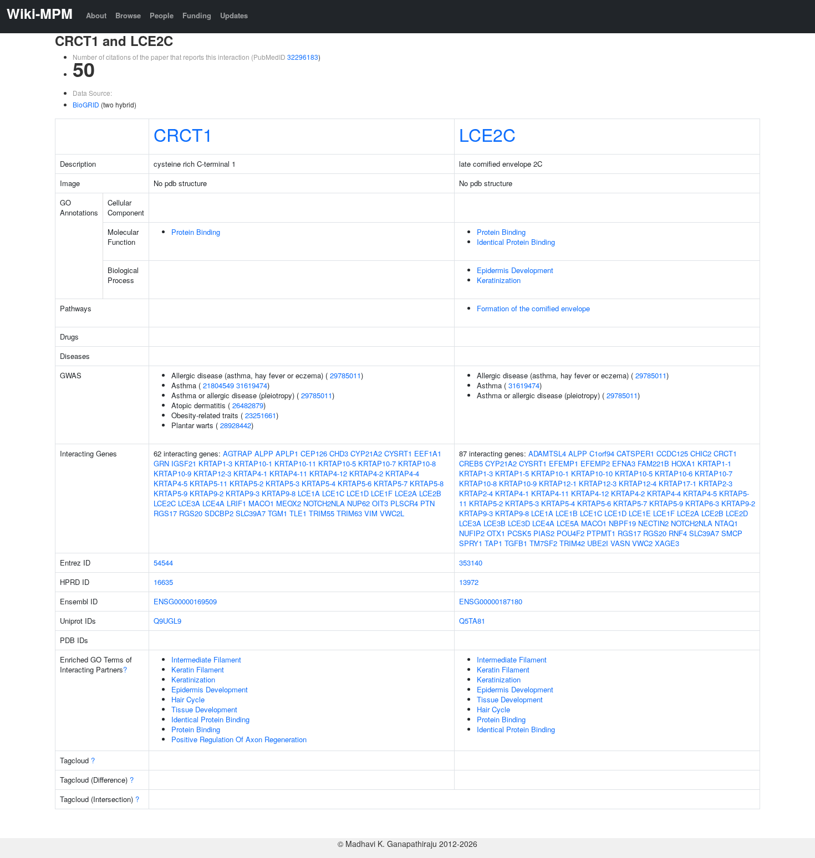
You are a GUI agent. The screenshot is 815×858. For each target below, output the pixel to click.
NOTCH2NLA (324, 503)
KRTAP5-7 (390, 483)
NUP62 (358, 503)
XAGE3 (667, 543)
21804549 (218, 385)
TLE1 (298, 513)
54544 (163, 562)
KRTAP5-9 (170, 493)
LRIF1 (236, 503)
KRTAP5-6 (354, 483)
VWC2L (392, 513)
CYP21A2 (366, 453)
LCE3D (519, 523)
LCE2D (737, 513)
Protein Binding (195, 232)
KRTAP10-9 (172, 473)
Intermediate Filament (206, 659)
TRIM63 (349, 513)
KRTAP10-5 (337, 463)
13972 (468, 582)
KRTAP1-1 (714, 463)
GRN (161, 463)
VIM (371, 513)
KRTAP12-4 (637, 483)
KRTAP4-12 (328, 473)
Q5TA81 (472, 620)
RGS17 (165, 513)
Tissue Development (204, 709)
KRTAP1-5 (512, 473)
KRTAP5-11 (208, 483)
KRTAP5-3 (282, 483)
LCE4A (213, 503)
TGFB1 (516, 543)
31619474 (251, 385)
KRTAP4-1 (250, 473)
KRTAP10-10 (592, 473)
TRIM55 (321, 513)
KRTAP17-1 (677, 483)
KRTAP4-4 (402, 473)
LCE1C (333, 493)
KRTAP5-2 (246, 483)
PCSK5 (519, 533)
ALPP (263, 453)
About (96, 15)
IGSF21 (183, 463)
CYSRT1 (398, 453)
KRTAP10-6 (673, 473)
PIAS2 (543, 533)
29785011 (345, 375)
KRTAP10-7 (377, 463)
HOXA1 (683, 463)
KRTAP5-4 (318, 483)
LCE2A (406, 493)
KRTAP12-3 (212, 473)
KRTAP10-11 (295, 463)
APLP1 (287, 453)
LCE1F (382, 493)
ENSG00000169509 (185, 601)
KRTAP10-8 (417, 463)
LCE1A (309, 493)
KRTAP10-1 (253, 463)
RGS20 (190, 513)
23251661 (260, 415)
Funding (196, 15)
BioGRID (86, 104)
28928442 (235, 425)
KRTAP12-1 (558, 483)
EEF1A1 (427, 453)
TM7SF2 (543, 543)
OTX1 (496, 533)
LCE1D (358, 493)
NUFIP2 (472, 533)
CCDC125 (672, 453)
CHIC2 (700, 453)
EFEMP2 (595, 463)
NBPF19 (622, 523)
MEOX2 (288, 503)
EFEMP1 (563, 463)
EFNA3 (623, 463)
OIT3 (380, 503)
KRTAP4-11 (288, 473)
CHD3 (338, 453)
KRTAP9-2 (206, 493)
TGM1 (277, 513)
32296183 (302, 56)
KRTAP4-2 (366, 473)
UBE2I (597, 543)
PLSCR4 (404, 503)
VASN (620, 543)
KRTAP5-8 (427, 483)
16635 (163, 582)
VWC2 (642, 543)
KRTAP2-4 (476, 493)
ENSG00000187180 (490, 601)
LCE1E (640, 513)
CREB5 (471, 463)
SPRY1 (470, 543)
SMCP (731, 533)
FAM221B (653, 463)
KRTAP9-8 (279, 493)
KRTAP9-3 (242, 493)
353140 (470, 562)
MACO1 (261, 503)
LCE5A (568, 523)
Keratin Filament (197, 669)
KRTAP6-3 (702, 503)
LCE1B (567, 513)
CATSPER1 (635, 453)
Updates (234, 15)
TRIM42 (572, 543)
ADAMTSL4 (547, 453)
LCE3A (189, 503)
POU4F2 (570, 533)
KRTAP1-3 (215, 463)
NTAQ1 (726, 523)
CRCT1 (183, 134)
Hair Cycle (188, 699)
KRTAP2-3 (715, 483)
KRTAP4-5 (170, 483)
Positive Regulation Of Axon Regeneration (239, 739)
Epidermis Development (515, 270)
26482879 (247, 405)
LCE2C (487, 134)
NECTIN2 (653, 523)
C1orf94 (601, 453)
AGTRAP (237, 453)
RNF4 (678, 533)
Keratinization (499, 280)
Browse (128, 15)
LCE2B (430, 493)
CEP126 (313, 453)
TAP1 (493, 543)
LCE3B (494, 523)
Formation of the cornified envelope (533, 308)
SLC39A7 (251, 513)
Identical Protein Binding (516, 242)
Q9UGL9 (167, 620)
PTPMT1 (601, 533)
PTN (427, 503)
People (162, 15)
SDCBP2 (219, 513)
